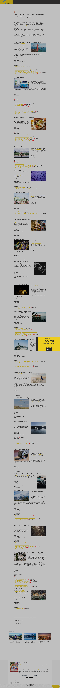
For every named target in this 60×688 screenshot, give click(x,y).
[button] (58, 335)
